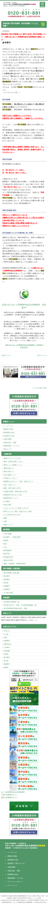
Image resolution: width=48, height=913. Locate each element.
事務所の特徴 (8, 429)
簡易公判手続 (8, 560)
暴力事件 (7, 576)
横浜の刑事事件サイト (9, 797)
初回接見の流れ (9, 436)
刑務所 (6, 540)
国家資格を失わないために (13, 495)
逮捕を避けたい (9, 468)
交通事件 (7, 589)
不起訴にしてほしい (11, 478)
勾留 (5, 521)
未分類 (6, 661)
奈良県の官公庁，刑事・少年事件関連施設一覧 (20, 605)
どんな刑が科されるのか (12, 515)
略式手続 (7, 554)
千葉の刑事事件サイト (9, 795)
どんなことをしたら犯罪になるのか (16, 508)
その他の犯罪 (8, 593)
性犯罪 (6, 583)
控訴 (5, 544)
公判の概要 (7, 534)
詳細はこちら (33, 620)
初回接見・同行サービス (16, 863)
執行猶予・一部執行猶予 (12, 537)
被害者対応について (11, 498)
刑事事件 (7, 641)
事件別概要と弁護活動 (11, 573)
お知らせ (7, 631)
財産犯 (6, 667)
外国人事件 (7, 505)
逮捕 (5, 518)
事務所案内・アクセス (11, 446)
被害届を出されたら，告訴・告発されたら (18, 481)
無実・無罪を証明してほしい (14, 461)
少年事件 (7, 501)
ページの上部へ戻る (39, 388)
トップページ (8, 426)
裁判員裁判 (7, 550)
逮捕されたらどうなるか (12, 458)
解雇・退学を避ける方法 (12, 488)
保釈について (8, 525)
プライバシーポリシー (15, 882)
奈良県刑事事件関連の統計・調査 (15, 608)
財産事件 (7, 579)
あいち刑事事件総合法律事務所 (13, 792)
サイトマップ (12, 885)
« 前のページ (6, 355)
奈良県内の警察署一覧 (11, 602)
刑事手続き (7, 644)
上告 (5, 547)
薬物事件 (7, 586)
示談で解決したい (10, 475)
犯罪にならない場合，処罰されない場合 (18, 511)
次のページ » (42, 355)
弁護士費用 (7, 439)
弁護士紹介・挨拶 (10, 442)
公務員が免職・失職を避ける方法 (15, 491)
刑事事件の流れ (12, 874)
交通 (5, 637)
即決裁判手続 (8, 557)
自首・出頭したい (10, 485)
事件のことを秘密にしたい (13, 465)
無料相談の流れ (9, 432)
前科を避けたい (9, 471)
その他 (6, 634)
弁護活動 (7, 651)
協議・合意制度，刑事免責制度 (15, 564)
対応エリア (7, 449)
